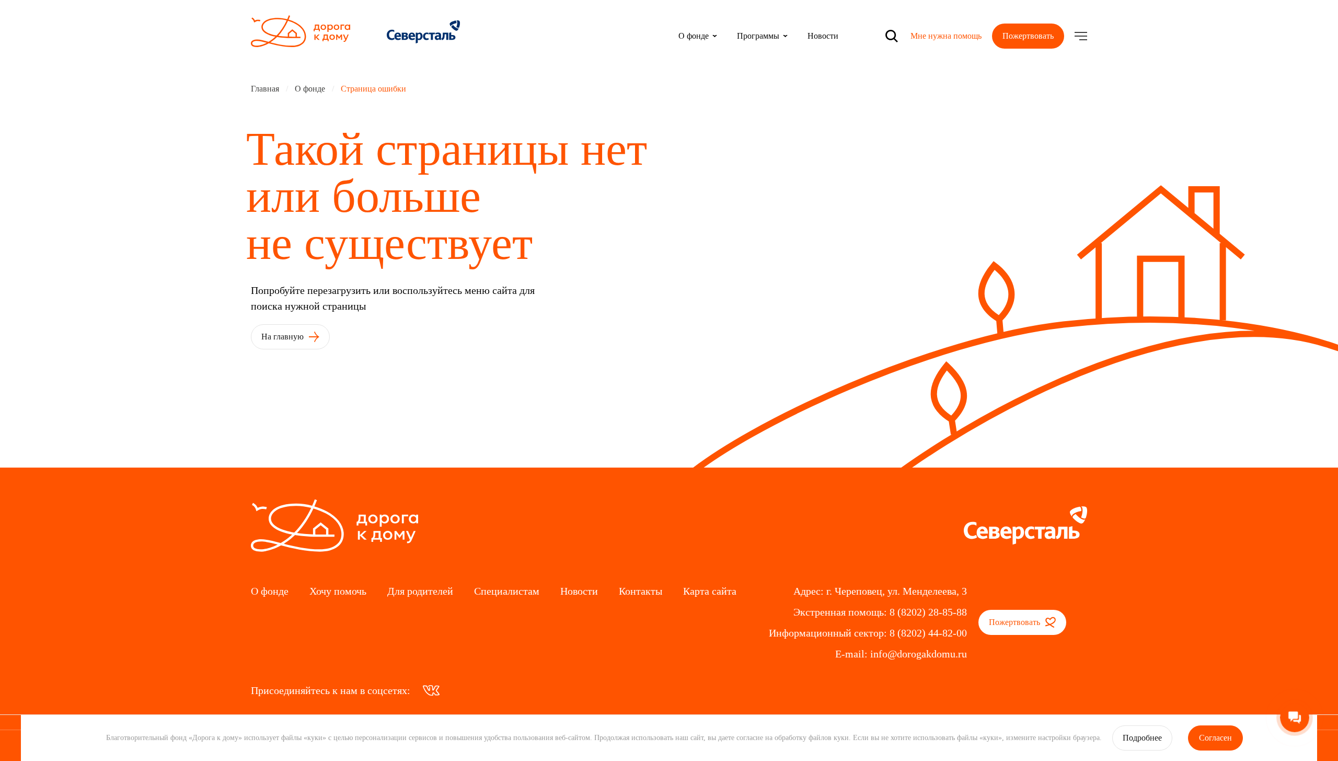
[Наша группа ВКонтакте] (431, 690)
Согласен (1215, 737)
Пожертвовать (1028, 35)
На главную (283, 336)
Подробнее (1142, 737)
